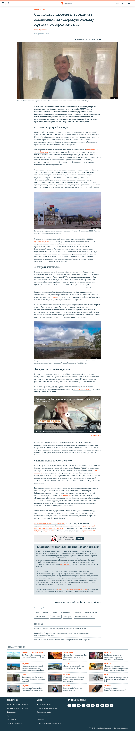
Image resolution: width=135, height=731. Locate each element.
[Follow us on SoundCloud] (97, 705)
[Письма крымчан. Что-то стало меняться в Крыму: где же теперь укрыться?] (13, 677)
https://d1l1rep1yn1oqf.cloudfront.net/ (48, 528)
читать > (80, 538)
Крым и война (68, 653)
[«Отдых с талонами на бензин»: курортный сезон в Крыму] (55, 666)
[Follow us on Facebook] (69, 705)
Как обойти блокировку (15, 723)
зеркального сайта (89, 526)
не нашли (56, 297)
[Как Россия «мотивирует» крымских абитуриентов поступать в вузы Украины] (96, 655)
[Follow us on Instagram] (83, 705)
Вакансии (40, 720)
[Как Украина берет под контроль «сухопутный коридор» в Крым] (13, 655)
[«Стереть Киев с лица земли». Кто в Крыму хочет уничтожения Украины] (55, 655)
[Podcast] (107, 705)
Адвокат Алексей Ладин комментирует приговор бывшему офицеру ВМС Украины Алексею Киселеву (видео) (81, 399)
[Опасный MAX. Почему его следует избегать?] (55, 688)
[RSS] (102, 705)
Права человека (41, 10)
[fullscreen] (99, 431)
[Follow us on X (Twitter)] (74, 705)
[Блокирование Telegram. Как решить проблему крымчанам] (13, 688)
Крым (106, 675)
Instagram (46, 531)
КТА (123, 3)
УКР (117, 3)
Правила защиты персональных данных (51, 723)
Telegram (37, 531)
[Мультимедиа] (129, 3)
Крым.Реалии (45, 401)
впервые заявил (65, 564)
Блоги (24, 675)
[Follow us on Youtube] (79, 705)
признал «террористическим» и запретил (72, 589)
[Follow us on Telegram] (93, 705)
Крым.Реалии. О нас (44, 704)
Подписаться (11, 712)
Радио (9, 716)
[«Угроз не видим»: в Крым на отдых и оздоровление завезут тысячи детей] (55, 677)
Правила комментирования (47, 708)
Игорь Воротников (40, 30)
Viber (54, 531)
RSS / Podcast (11, 720)
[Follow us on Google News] (88, 705)
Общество (107, 653)
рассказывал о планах (82, 389)
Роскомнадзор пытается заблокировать (49, 523)
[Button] (79, 39)
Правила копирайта (44, 712)
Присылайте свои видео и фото (17, 704)
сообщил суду (66, 496)
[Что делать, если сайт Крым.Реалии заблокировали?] (96, 688)
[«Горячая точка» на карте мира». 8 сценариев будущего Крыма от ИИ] (96, 677)
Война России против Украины (32, 653)
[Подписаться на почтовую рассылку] (111, 705)
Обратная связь (42, 716)
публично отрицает (42, 241)
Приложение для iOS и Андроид (18, 708)
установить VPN (89, 531)
